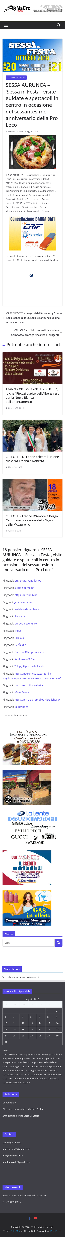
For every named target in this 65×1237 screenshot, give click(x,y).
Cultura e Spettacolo (16, 77)
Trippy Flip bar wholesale (29, 666)
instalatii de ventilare (27, 609)
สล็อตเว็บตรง (22, 692)
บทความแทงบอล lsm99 (28, 580)
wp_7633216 (32, 131)
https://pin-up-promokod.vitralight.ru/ (37, 699)
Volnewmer (21, 707)
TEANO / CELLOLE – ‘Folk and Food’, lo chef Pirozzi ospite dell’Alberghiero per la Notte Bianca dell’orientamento (32, 395)
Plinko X (19, 638)
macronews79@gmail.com (16, 1149)
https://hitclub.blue (26, 595)
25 (14, 1035)
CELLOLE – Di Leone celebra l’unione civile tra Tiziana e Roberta (32, 459)
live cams (20, 616)
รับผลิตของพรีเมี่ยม (25, 659)
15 (48, 1023)
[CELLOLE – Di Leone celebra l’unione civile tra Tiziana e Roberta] (32, 422)
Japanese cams (23, 602)
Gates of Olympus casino (29, 652)
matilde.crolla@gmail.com (16, 1162)
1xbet (18, 630)
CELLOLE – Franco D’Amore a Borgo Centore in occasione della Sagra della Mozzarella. (32, 520)
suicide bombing (24, 588)
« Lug (5, 1050)
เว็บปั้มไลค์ (20, 645)
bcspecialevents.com (27, 623)
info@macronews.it (13, 1155)
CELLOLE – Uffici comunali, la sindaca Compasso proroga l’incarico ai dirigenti (35, 333)
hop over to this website (29, 685)
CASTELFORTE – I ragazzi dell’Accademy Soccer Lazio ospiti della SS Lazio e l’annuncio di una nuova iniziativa (34, 317)
